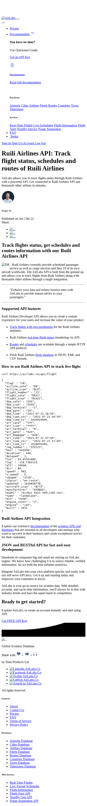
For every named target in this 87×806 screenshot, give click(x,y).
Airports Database (21, 741)
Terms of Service (20, 721)
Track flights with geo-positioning (31, 327)
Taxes (75, 105)
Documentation (20, 34)
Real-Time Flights (21, 125)
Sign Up (17, 143)
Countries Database (22, 759)
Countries (64, 105)
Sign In (7, 143)
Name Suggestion (49, 129)
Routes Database (20, 755)
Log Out (40, 143)
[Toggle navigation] (17, 19)
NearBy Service (27, 129)
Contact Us (17, 710)
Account (29, 143)
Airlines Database (21, 748)
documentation (39, 526)
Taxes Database (20, 762)
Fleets (43, 105)
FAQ (13, 132)
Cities (24, 105)
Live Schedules (43, 125)
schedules (31, 344)
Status (14, 136)
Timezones (16, 109)
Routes (52, 105)
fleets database (44, 355)
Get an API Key (20, 57)
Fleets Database (20, 751)
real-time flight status (41, 337)
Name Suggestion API (24, 801)
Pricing (14, 28)
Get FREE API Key (14, 621)
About (14, 706)
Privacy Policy (19, 724)
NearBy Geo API (21, 797)
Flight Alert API (20, 793)
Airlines (34, 105)
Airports (15, 105)
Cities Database (20, 744)
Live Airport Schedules (24, 786)
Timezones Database (23, 766)
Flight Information (65, 125)
